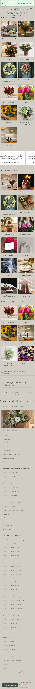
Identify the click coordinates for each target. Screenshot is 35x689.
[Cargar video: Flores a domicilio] (17, 419)
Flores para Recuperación (11, 491)
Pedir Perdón (8, 255)
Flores (5, 668)
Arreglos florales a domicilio (12, 503)
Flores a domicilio (8, 641)
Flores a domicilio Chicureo (11, 547)
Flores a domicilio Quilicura (11, 627)
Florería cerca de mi (9, 645)
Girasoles (8, 122)
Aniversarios (8, 192)
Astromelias (24, 363)
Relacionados (7, 522)
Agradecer (8, 234)
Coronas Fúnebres (25, 80)
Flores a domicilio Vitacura (11, 631)
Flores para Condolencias (11, 480)
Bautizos (25, 255)
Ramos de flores (8, 39)
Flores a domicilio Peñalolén (12, 612)
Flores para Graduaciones (25, 297)
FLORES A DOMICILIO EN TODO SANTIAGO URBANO (17, 394)
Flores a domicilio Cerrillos (11, 544)
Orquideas (8, 145)
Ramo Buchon (7, 446)
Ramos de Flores (8, 653)
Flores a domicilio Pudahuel (12, 619)
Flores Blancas (7, 462)
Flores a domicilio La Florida (12, 570)
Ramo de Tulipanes (9, 458)
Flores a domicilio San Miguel (12, 608)
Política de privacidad (25, 682)
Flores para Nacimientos (11, 484)
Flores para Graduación (10, 495)
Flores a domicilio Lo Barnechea (13, 578)
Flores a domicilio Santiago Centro (14, 600)
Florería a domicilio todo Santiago (14, 540)
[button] (3, 9)
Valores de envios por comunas (13, 510)
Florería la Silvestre (13, 682)
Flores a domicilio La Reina (11, 566)
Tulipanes (24, 102)
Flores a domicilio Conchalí (11, 555)
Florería (5, 664)
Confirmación (8, 296)
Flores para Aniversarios (11, 487)
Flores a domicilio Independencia (13, 562)
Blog (4, 518)
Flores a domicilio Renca (10, 589)
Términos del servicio (24, 684)
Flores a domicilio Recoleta (11, 593)
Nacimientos (24, 212)
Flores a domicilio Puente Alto (12, 623)
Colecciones (7, 529)
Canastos (8, 59)
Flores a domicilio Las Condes (12, 574)
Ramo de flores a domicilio (11, 499)
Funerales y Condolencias (8, 80)
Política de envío (11, 687)
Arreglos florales (25, 39)
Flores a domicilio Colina (11, 551)
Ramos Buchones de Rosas (11, 454)
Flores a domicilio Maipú (11, 581)
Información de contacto (23, 687)
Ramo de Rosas (8, 450)
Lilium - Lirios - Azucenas (25, 123)
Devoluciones (7, 525)
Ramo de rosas (8, 102)
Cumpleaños (24, 192)
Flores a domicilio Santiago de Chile (14, 672)
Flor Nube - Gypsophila (8, 364)
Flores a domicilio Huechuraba (12, 559)
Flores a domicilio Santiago (11, 597)
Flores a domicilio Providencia (12, 616)
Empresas (8, 275)
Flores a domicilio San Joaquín (13, 604)
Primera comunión (25, 275)
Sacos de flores (24, 59)
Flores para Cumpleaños (11, 472)
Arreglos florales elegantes (12, 660)
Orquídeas (6, 439)
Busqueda (6, 514)
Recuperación (25, 234)
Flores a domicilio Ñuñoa (11, 585)
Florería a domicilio (9, 506)
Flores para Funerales (10, 476)
